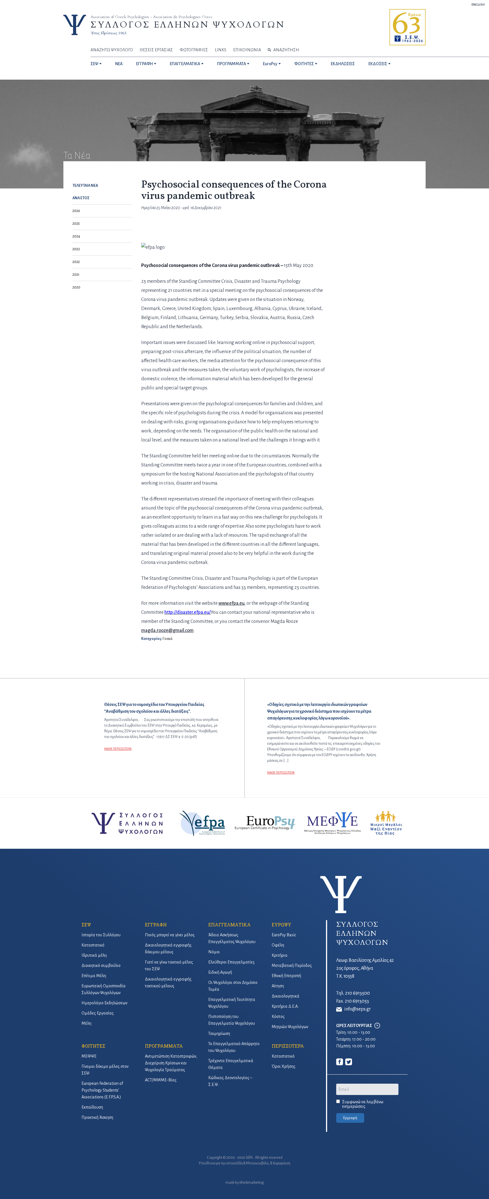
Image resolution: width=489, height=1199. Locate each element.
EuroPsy (270, 63)
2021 (76, 275)
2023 (76, 249)
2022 (76, 262)
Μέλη (86, 1023)
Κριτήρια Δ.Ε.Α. (285, 1006)
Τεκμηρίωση (219, 1033)
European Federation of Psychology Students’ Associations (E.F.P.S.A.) (102, 1090)
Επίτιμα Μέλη (94, 975)
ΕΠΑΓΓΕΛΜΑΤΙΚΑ (185, 63)
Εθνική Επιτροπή (286, 975)
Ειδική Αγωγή (220, 972)
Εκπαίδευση (92, 1107)
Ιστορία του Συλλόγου (101, 935)
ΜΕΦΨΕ (89, 1056)
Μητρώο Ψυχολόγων (290, 1026)
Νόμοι (214, 952)
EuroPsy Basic (284, 935)
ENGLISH (477, 4)
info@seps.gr (357, 1009)
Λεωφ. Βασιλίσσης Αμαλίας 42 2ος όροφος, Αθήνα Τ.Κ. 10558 (365, 968)
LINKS (220, 50)
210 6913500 (357, 993)
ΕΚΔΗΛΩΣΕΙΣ (343, 63)
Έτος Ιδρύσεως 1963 (108, 33)
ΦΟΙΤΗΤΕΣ (304, 63)
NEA (119, 63)
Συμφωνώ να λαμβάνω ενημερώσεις (362, 1104)
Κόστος (278, 1016)
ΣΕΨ (94, 63)
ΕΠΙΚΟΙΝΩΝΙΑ (247, 50)
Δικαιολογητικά (285, 996)
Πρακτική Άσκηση (97, 1117)
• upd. (188, 207)
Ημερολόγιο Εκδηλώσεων (104, 1003)
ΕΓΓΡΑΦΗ (144, 63)
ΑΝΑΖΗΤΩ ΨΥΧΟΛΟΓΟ (112, 50)
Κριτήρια (280, 955)
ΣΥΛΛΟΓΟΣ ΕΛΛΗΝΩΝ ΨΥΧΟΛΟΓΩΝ (188, 25)
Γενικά (167, 639)
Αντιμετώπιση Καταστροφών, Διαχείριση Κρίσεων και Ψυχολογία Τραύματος (171, 1063)
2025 (76, 224)
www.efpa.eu (231, 603)
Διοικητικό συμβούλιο (101, 965)
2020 (76, 287)
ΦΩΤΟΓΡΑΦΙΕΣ (194, 50)
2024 (76, 236)
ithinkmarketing (251, 1183)
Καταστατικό (93, 945)
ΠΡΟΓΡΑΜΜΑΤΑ (231, 63)
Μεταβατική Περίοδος (292, 965)
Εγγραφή (350, 1118)
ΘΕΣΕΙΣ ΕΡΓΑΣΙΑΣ (156, 50)
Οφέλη (278, 945)
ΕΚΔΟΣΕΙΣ (377, 63)
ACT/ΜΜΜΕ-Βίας (161, 1080)
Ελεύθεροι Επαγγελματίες (231, 962)
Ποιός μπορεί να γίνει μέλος (170, 935)
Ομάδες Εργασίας (98, 1013)
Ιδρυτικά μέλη (94, 955)
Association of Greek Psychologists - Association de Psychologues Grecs (151, 17)
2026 (76, 211)
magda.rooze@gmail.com (167, 630)
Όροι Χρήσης (283, 1066)
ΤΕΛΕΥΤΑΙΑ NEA (85, 186)
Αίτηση (278, 986)
